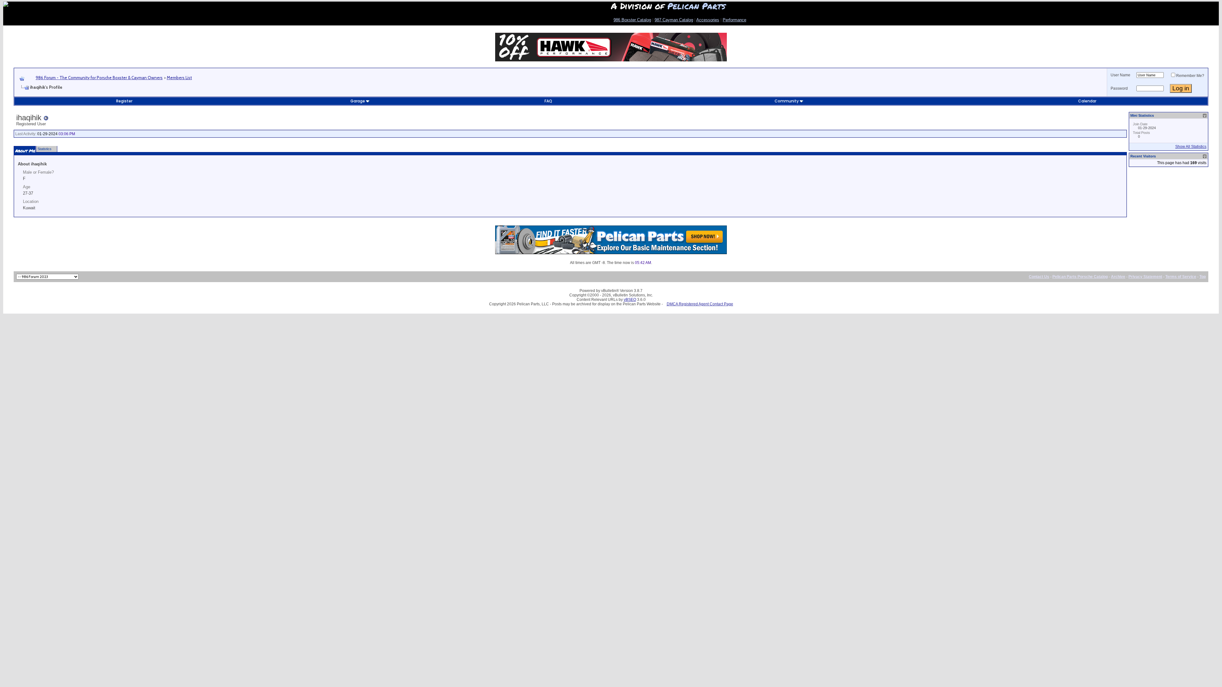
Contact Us (1039, 276)
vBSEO (630, 299)
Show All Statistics (1190, 146)
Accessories (707, 19)
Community (787, 101)
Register (124, 101)
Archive (1118, 276)
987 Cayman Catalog (674, 19)
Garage (357, 101)
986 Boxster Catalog (632, 19)
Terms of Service (1180, 276)
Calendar (1087, 101)
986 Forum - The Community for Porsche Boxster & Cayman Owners (99, 77)
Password (1119, 88)
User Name (1120, 75)
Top (1202, 276)
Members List (179, 77)
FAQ (548, 101)
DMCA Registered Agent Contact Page (700, 304)
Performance (734, 19)
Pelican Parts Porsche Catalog (1080, 276)
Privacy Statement (1145, 276)
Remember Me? (1190, 75)
